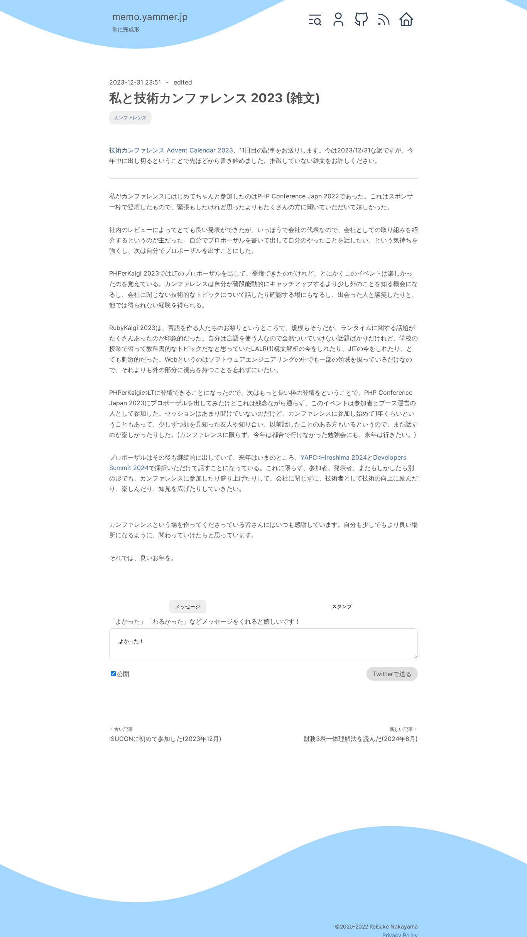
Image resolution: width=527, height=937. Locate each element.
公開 (123, 674)
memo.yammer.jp (150, 16)
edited (183, 82)
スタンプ (342, 606)
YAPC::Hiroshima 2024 (334, 457)
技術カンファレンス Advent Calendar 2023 (171, 150)
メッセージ (187, 606)
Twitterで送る (392, 674)
